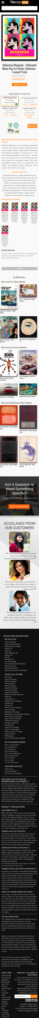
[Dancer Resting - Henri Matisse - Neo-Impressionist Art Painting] (9, 327)
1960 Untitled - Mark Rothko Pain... (28, 431)
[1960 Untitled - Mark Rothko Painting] (28, 417)
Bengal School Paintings (13, 701)
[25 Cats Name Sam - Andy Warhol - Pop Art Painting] (28, 449)
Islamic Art (8, 648)
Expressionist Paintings (12, 644)
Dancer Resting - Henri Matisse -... (7, 341)
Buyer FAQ (5, 984)
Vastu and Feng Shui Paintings (15, 738)
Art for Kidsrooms (11, 751)
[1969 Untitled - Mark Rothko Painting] (9, 449)
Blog (3, 1008)
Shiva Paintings (10, 684)
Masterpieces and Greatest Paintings (17, 714)
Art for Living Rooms (12, 745)
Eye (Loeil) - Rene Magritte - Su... (28, 340)
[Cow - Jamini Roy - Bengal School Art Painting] (28, 290)
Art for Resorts (20, 253)
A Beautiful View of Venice (27, 396)
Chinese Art (9, 705)
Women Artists (10, 710)
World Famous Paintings (13, 708)
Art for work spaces (11, 762)
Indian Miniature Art (11, 653)
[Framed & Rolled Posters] (25, 831)
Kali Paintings (9, 736)
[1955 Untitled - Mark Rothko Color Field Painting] (9, 415)
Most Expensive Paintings (13, 716)
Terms (4, 991)
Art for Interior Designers (13, 773)
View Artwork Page (18, 79)
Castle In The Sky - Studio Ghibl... (8, 312)
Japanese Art (9, 699)
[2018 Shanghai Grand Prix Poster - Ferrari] (28, 362)
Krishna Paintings (10, 679)
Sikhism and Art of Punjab (13, 732)
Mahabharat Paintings (12, 712)
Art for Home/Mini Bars (13, 754)
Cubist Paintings (10, 642)
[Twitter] (26, 1001)
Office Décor (9, 769)
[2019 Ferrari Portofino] (9, 389)
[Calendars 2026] (16, 810)
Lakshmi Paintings (11, 690)
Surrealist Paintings (11, 668)
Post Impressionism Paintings (15, 664)
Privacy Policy (6, 997)
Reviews (4, 986)
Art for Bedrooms (11, 747)
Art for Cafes (7, 253)
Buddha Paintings (10, 681)
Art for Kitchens (10, 749)
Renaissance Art (10, 666)
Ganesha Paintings (11, 688)
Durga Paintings (10, 734)
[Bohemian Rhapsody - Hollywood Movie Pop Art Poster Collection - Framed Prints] (19, 37)
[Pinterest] (36, 1001)
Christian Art (9, 703)
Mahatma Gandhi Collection (14, 694)
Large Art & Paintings (12, 727)
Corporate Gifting (11, 771)
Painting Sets (9, 725)
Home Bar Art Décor (19, 256)
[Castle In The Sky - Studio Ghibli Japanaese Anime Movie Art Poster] (9, 296)
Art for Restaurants (11, 756)
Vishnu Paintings (10, 686)
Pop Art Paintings (11, 662)
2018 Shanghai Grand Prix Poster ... (27, 377)
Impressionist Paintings (13, 646)
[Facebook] (29, 1001)
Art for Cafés (9, 760)
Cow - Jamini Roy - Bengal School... (27, 300)
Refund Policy (6, 988)
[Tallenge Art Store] (19, 2)
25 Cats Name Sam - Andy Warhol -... (27, 465)
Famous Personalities (12, 729)
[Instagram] (33, 1001)
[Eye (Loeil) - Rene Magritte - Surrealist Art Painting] (28, 326)
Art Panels (8, 677)
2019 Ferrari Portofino (7, 397)
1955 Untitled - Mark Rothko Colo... (8, 427)
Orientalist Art (9, 659)
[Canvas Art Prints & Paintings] (29, 848)
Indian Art (8, 651)
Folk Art (7, 657)
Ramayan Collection (11, 723)
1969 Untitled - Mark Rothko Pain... (8, 465)
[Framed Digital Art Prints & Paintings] (35, 869)
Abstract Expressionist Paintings (16, 670)
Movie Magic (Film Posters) (17, 257)
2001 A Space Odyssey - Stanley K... (7, 379)
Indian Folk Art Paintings (13, 718)
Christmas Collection (12, 721)
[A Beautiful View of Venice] (28, 388)
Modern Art (8, 655)
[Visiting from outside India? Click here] (28, 781)
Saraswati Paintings (11, 692)
